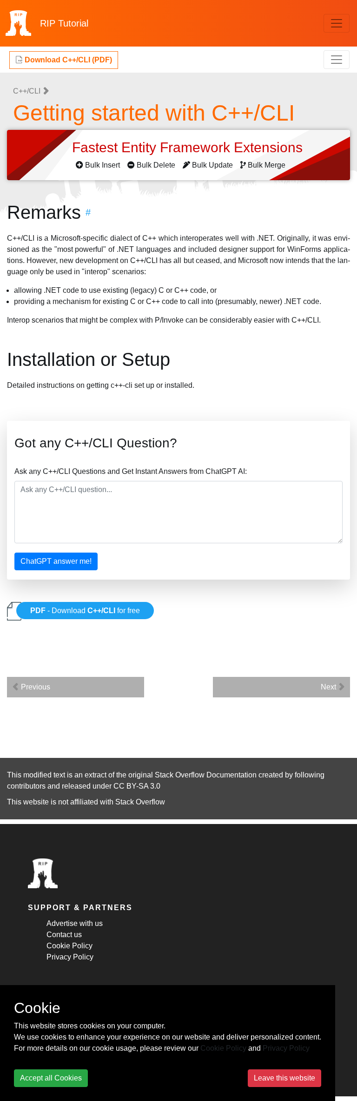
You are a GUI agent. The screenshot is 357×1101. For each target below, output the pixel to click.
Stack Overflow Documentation (206, 775)
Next (329, 687)
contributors (26, 786)
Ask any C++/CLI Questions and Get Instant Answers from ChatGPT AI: (130, 471)
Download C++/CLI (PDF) (67, 60)
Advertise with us (74, 923)
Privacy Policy (69, 957)
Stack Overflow (140, 802)
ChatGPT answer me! (56, 561)
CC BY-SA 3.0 (136, 786)
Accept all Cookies (51, 1078)
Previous (34, 687)
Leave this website (284, 1078)
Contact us (64, 935)
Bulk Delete (156, 165)
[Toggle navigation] (337, 23)
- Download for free (85, 611)
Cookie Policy (69, 946)
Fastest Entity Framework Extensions (189, 147)
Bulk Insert (102, 165)
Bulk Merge (266, 165)
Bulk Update (212, 165)
